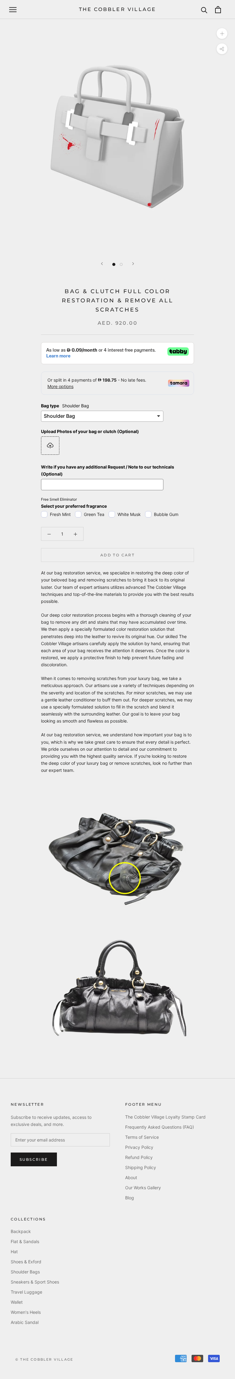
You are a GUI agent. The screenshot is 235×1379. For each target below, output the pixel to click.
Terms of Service (142, 1137)
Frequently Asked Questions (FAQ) (159, 1127)
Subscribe (34, 1159)
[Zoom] (222, 33)
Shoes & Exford (26, 1261)
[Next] (133, 263)
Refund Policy (139, 1157)
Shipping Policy (140, 1167)
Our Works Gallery (143, 1187)
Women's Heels (26, 1312)
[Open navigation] (13, 9)
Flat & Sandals (25, 1241)
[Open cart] (218, 9)
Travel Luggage (26, 1292)
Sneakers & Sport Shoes (35, 1281)
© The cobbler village (44, 1359)
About (131, 1177)
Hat (14, 1251)
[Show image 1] (113, 264)
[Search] (204, 9)
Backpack (21, 1231)
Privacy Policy (139, 1147)
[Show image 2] (121, 264)
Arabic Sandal (25, 1322)
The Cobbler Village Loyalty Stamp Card (165, 1116)
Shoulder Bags (25, 1271)
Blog (129, 1197)
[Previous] (102, 263)
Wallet (17, 1302)
